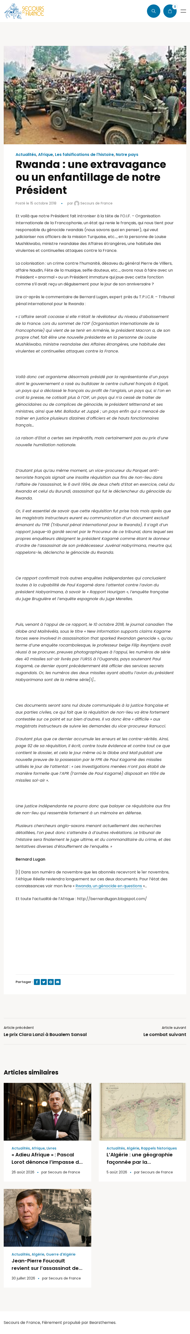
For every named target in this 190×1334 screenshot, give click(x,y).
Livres (51, 1148)
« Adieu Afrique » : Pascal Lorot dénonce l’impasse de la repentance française (47, 1162)
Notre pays (127, 154)
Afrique (45, 154)
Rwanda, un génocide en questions (109, 886)
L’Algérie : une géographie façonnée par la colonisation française (140, 1162)
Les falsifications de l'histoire (84, 154)
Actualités (26, 154)
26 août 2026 (23, 1172)
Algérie (133, 1148)
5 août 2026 (117, 1172)
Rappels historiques (159, 1148)
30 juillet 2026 (23, 1278)
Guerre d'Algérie (60, 1254)
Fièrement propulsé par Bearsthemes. (79, 1322)
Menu (183, 11)
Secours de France (96, 203)
